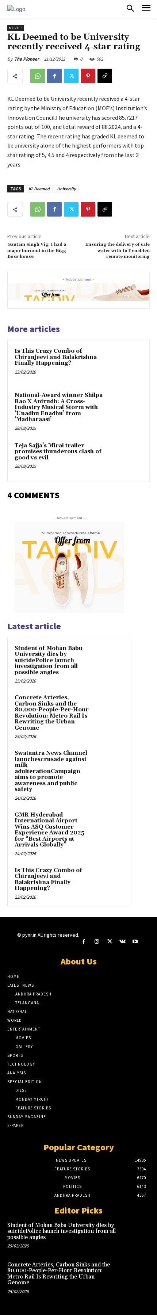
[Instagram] (96, 941)
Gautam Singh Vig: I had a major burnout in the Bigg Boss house (36, 250)
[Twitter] (71, 76)
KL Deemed (39, 188)
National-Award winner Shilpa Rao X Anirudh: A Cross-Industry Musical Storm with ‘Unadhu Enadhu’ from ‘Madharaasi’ (59, 407)
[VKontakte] (122, 941)
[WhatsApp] (37, 76)
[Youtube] (135, 941)
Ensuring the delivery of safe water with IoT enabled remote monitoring (117, 250)
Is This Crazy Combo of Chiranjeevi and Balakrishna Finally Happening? (56, 357)
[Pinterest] (88, 76)
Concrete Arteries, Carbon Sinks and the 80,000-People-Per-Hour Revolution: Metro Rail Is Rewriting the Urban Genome (52, 712)
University (66, 188)
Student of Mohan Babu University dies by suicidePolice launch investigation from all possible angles (49, 660)
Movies (16, 28)
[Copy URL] (104, 76)
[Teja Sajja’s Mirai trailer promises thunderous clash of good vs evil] (125, 458)
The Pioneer (26, 59)
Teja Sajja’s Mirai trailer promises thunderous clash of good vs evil (58, 451)
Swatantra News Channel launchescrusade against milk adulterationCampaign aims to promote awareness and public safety (51, 771)
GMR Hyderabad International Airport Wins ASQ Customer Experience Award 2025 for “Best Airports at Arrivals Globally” (49, 830)
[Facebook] (54, 76)
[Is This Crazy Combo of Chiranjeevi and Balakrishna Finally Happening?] (125, 363)
